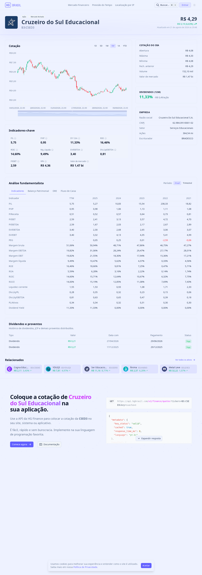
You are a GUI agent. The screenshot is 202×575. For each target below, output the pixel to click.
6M (113, 45)
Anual (177, 183)
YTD (125, 45)
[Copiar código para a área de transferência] (188, 401)
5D (101, 45)
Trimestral (187, 183)
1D (95, 45)
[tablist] (101, 191)
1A (119, 45)
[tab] (17, 191)
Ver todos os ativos (183, 359)
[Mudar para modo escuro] (194, 5)
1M (107, 45)
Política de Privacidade (85, 567)
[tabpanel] (101, 252)
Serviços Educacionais (181, 127)
